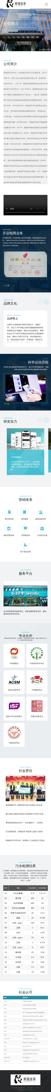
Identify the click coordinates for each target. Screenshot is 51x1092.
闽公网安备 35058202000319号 (26, 1089)
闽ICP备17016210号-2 (34, 1087)
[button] (46, 302)
